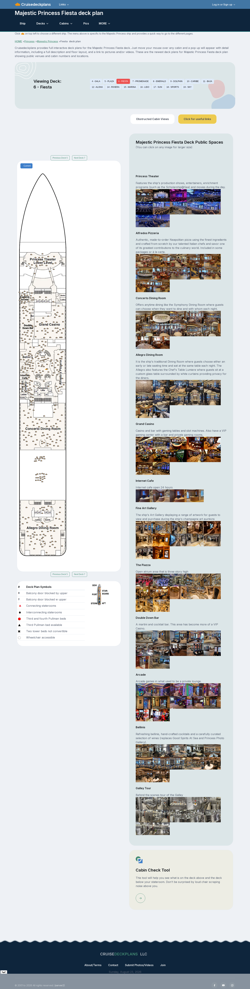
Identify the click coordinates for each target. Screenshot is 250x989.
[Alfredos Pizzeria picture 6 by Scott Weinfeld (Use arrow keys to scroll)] (144, 272)
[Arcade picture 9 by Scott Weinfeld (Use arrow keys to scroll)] (195, 702)
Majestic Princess (47, 41)
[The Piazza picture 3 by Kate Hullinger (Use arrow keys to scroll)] (178, 579)
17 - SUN (158, 87)
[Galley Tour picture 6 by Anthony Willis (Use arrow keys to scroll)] (144, 815)
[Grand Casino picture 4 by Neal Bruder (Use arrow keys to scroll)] (195, 442)
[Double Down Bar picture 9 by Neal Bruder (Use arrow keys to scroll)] (195, 649)
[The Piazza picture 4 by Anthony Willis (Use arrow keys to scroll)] (195, 579)
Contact (113, 965)
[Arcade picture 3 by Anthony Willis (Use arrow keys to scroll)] (178, 689)
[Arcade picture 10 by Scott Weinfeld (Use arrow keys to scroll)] (212, 702)
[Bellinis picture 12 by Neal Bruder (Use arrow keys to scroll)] (161, 775)
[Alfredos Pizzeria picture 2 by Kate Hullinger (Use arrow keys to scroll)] (161, 260)
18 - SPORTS (172, 87)
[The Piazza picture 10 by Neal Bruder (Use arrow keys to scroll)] (212, 592)
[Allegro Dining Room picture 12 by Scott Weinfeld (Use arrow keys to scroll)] (161, 411)
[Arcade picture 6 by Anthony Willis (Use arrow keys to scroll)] (144, 702)
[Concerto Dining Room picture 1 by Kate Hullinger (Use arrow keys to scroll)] (144, 317)
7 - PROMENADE (140, 81)
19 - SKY (187, 87)
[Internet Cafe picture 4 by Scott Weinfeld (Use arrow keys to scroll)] (195, 495)
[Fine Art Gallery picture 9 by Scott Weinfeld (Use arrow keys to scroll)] (195, 539)
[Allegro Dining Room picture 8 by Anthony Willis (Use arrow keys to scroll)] (178, 398)
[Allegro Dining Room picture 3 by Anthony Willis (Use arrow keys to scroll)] (178, 386)
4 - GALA (96, 81)
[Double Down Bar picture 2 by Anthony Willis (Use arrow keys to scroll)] (161, 636)
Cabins (64, 23)
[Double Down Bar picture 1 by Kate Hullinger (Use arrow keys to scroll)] (144, 636)
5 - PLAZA (109, 81)
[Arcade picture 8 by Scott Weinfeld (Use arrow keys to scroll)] (178, 702)
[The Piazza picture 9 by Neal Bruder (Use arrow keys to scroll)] (195, 592)
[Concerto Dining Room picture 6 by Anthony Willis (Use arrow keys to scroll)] (144, 329)
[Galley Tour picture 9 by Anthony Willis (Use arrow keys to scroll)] (195, 815)
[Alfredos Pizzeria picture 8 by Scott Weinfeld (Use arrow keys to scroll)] (178, 272)
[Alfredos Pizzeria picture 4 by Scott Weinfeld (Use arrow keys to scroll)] (195, 260)
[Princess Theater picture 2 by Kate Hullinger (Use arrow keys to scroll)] (161, 195)
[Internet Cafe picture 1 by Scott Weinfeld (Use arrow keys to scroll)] (144, 495)
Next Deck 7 (79, 158)
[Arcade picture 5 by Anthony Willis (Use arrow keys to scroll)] (212, 689)
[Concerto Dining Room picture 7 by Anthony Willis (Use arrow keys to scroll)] (161, 329)
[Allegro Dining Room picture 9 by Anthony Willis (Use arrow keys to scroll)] (195, 398)
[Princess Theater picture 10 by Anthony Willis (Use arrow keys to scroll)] (212, 207)
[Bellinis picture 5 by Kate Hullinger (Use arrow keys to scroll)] (212, 750)
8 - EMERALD (159, 81)
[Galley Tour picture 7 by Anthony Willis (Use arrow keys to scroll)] (161, 815)
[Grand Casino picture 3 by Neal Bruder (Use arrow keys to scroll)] (178, 442)
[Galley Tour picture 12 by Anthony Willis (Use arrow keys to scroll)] (161, 828)
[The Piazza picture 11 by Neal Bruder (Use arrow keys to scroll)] (144, 605)
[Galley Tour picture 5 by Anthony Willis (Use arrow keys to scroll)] (212, 803)
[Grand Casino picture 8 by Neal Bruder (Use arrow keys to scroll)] (178, 455)
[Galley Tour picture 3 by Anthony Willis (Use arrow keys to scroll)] (178, 803)
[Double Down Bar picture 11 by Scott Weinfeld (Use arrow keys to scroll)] (144, 662)
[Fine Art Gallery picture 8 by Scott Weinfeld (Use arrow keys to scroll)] (178, 539)
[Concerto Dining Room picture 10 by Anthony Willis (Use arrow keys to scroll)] (212, 329)
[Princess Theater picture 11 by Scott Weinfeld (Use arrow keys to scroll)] (144, 220)
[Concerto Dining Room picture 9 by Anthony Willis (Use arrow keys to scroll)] (195, 329)
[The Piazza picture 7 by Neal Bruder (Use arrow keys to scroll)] (161, 592)
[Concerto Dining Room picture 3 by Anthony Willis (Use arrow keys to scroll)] (178, 317)
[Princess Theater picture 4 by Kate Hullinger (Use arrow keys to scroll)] (195, 195)
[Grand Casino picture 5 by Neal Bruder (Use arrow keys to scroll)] (212, 442)
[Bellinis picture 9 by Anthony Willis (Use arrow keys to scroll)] (195, 763)
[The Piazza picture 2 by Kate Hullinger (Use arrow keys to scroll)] (161, 579)
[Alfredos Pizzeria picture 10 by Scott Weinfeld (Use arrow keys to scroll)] (212, 272)
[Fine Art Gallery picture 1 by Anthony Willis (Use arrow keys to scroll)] (144, 527)
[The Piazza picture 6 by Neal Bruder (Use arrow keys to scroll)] (144, 592)
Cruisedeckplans (35, 4)
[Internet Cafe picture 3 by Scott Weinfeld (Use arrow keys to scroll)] (178, 495)
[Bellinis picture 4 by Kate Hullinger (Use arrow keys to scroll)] (195, 750)
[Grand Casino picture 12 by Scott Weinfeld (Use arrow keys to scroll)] (161, 468)
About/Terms (92, 965)
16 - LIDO (144, 87)
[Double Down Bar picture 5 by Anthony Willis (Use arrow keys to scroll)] (212, 636)
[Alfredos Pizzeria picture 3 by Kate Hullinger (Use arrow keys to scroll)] (178, 260)
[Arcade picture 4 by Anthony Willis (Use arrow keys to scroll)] (195, 689)
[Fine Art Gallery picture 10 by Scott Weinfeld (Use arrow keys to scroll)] (212, 539)
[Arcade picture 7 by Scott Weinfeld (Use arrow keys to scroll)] (161, 702)
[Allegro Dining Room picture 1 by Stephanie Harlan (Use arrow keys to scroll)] (144, 386)
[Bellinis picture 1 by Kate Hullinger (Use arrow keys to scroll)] (144, 750)
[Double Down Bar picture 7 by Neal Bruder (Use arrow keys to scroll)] (161, 649)
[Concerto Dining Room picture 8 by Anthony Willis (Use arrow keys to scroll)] (178, 329)
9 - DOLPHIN (176, 81)
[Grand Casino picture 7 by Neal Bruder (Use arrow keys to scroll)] (161, 455)
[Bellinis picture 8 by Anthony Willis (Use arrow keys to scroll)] (178, 763)
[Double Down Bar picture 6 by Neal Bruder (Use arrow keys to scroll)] (144, 649)
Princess (29, 41)
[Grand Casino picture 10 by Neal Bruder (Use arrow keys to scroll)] (212, 455)
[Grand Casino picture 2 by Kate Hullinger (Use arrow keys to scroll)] (161, 442)
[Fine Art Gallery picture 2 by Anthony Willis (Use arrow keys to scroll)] (161, 527)
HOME (18, 41)
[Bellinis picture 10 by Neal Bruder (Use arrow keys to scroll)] (212, 763)
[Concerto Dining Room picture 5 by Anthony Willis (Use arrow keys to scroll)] (212, 317)
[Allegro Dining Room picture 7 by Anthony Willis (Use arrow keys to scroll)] (161, 398)
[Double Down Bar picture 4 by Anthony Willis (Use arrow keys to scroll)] (195, 636)
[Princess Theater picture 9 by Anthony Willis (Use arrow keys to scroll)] (195, 207)
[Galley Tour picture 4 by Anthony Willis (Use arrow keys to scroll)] (195, 803)
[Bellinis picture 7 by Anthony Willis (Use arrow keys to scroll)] (161, 763)
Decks (40, 23)
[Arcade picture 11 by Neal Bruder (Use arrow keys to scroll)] (144, 714)
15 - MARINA (130, 87)
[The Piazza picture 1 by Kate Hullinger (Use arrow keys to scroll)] (144, 579)
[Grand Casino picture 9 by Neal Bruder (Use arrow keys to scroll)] (195, 455)
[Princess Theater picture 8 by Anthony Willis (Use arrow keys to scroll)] (178, 207)
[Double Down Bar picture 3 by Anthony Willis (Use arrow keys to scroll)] (178, 636)
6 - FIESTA (123, 81)
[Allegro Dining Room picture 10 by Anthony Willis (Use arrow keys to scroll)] (212, 398)
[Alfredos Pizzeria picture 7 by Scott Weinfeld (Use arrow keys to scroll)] (161, 272)
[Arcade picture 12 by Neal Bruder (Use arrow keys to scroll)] (161, 714)
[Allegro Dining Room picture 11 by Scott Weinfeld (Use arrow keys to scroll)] (144, 411)
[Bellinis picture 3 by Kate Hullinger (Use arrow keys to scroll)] (178, 750)
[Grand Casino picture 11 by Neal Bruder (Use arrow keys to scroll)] (144, 468)
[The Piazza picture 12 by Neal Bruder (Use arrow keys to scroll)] (161, 605)
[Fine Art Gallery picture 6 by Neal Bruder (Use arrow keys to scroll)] (144, 539)
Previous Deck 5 (60, 158)
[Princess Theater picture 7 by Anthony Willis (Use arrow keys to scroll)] (161, 207)
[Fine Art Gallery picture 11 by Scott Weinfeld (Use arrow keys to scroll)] (144, 552)
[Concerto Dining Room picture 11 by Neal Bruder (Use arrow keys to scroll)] (144, 342)
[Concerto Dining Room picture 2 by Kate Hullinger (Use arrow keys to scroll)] (161, 317)
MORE (103, 23)
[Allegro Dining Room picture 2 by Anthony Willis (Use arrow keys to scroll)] (161, 386)
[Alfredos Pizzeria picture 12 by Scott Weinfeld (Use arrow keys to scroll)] (161, 285)
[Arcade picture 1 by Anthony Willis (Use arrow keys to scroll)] (144, 689)
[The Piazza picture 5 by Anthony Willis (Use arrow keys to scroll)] (212, 579)
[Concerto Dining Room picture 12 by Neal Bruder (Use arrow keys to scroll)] (161, 342)
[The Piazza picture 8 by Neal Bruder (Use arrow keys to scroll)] (178, 592)
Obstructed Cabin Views (152, 119)
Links (62, 4)
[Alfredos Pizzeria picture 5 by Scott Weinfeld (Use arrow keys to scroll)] (212, 260)
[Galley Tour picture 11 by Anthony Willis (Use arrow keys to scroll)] (144, 828)
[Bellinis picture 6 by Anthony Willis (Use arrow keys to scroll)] (144, 763)
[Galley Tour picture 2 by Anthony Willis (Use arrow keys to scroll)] (161, 803)
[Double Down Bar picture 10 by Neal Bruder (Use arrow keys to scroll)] (212, 649)
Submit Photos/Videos (139, 965)
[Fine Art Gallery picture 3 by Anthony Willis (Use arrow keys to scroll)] (178, 527)
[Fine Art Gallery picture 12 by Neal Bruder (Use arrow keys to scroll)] (161, 552)
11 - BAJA (207, 81)
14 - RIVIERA (113, 87)
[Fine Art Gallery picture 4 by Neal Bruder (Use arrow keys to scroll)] (195, 527)
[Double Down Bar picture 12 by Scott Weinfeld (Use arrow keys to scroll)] (161, 662)
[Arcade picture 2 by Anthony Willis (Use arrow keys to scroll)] (161, 689)
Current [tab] (27, 166)
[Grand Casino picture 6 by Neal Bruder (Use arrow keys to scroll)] (144, 455)
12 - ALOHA (97, 87)
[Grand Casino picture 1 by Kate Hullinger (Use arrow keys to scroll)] (144, 442)
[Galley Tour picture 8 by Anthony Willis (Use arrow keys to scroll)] (178, 815)
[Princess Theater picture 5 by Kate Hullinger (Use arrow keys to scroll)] (212, 195)
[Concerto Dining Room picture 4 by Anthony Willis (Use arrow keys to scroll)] (195, 317)
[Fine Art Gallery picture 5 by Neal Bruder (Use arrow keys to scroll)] (212, 527)
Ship (23, 23)
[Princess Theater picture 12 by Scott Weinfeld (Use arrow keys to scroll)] (161, 220)
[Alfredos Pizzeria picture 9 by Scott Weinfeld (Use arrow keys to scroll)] (195, 272)
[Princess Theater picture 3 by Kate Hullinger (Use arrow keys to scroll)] (178, 195)
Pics (86, 23)
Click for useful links (197, 119)
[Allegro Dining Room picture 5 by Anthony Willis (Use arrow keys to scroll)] (212, 386)
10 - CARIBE (193, 81)
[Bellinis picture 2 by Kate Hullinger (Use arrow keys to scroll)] (161, 750)
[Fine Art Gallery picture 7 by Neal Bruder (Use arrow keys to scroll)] (161, 539)
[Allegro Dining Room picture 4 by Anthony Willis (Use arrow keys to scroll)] (195, 386)
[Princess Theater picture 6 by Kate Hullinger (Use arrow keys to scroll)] (144, 207)
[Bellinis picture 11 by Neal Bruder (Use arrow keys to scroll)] (144, 775)
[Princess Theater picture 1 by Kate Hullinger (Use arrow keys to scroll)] (144, 195)
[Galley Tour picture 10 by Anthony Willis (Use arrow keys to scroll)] (212, 815)
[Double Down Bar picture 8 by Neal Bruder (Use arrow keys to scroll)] (178, 649)
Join (163, 965)
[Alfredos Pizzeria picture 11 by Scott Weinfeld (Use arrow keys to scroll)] (144, 285)
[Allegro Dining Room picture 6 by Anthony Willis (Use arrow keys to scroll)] (144, 398)
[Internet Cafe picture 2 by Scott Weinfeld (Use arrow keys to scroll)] (161, 495)
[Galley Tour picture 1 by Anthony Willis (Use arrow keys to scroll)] (144, 803)
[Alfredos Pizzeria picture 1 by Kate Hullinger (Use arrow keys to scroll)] (144, 260)
